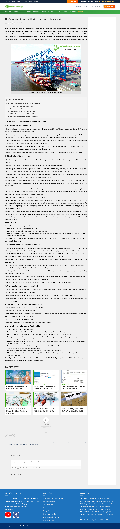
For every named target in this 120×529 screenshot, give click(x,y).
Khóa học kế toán (11, 11)
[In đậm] (12, 468)
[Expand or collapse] (84, 99)
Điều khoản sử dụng (49, 501)
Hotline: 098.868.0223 (106, 1)
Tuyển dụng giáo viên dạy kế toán (53, 498)
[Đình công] (20, 468)
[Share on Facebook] (6, 435)
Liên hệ (31, 1)
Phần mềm (36, 11)
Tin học (13, 1)
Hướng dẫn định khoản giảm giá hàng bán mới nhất (24, 444)
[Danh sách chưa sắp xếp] (26, 468)
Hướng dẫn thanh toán (49, 511)
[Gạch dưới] (18, 468)
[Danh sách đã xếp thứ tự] (23, 468)
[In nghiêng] (15, 468)
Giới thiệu (7, 1)
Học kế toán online (48, 11)
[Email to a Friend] (13, 435)
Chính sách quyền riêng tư (51, 517)
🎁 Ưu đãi (81, 11)
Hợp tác (36, 1)
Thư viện (72, 11)
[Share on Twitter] (10, 435)
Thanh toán (94, 1)
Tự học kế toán (62, 11)
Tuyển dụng (24, 1)
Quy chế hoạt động (48, 504)
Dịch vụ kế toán (25, 11)
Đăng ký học (84, 1)
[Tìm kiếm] (100, 6)
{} (36, 467)
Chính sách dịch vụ (48, 520)
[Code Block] (31, 468)
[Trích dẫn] (28, 468)
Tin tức (18, 1)
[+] (39, 467)
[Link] (33, 468)
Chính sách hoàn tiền (49, 514)
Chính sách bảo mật (49, 508)
